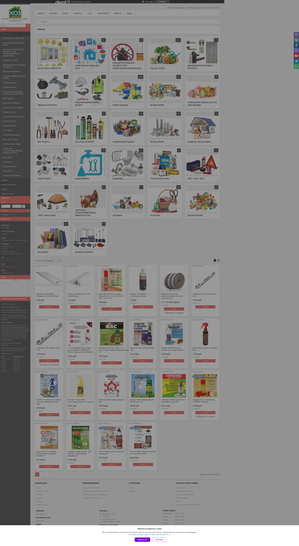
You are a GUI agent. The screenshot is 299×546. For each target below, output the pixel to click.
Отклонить (160, 540)
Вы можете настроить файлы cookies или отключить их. (149, 534)
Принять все (142, 540)
